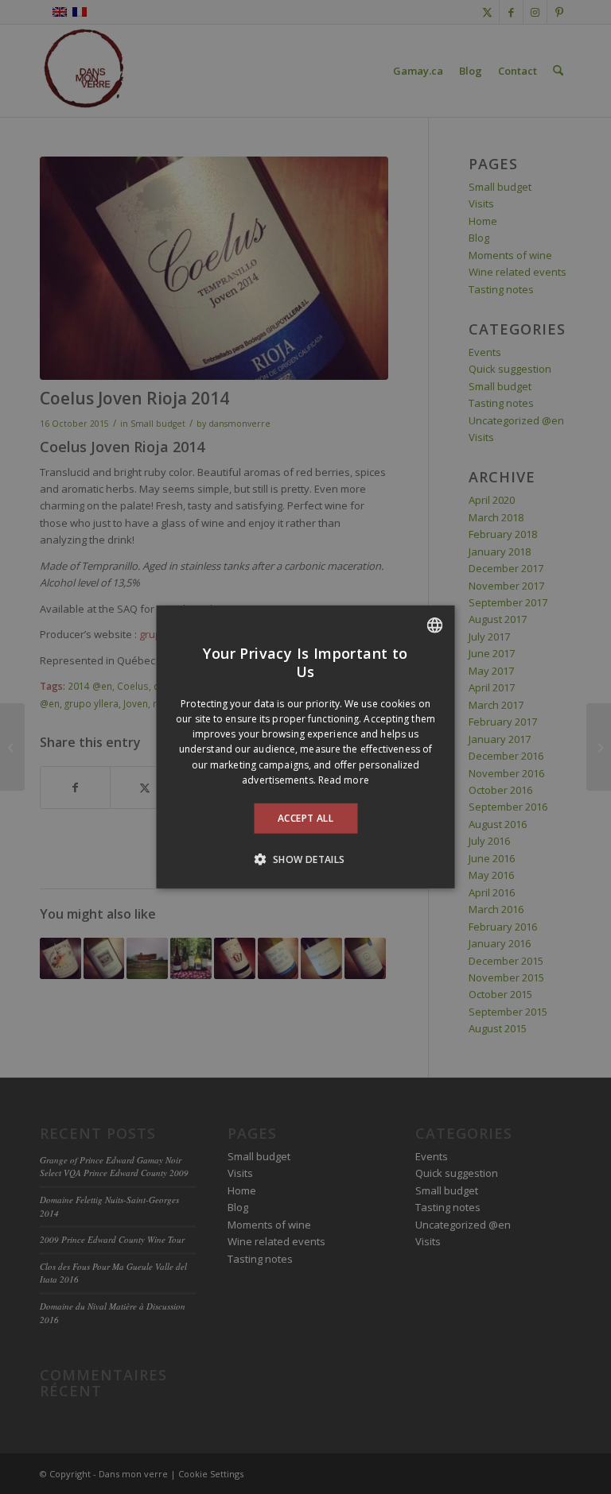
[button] (305, 859)
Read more (343, 780)
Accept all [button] (305, 818)
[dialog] (306, 747)
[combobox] (435, 625)
